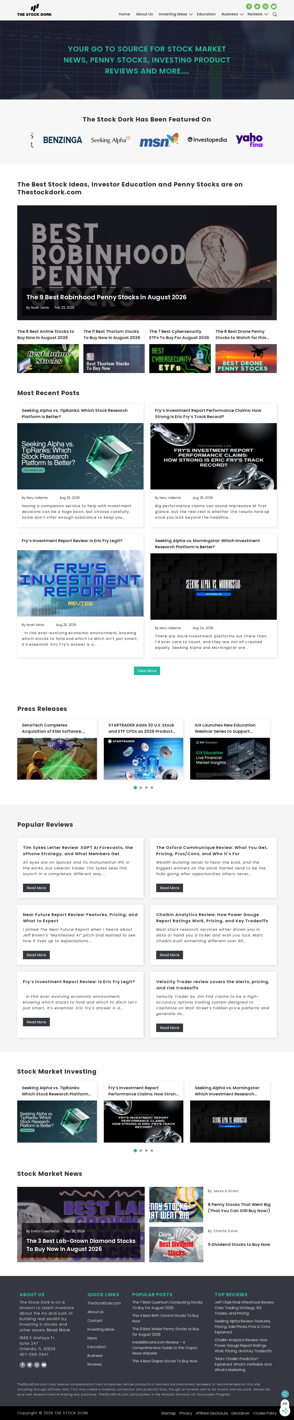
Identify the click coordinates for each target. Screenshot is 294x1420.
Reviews (95, 1364)
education (206, 14)
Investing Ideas (101, 1329)
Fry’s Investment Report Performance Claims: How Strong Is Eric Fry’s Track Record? (208, 413)
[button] (135, 787)
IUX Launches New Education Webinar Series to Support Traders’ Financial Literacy (225, 728)
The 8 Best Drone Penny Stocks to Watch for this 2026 (240, 334)
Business (95, 1355)
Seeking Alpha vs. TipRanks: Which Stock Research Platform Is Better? (75, 413)
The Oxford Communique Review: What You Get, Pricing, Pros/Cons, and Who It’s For (212, 851)
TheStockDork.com (104, 1303)
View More (147, 670)
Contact (95, 1320)
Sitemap (168, 1413)
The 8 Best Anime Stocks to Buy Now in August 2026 (45, 334)
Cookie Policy (265, 1413)
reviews (255, 14)
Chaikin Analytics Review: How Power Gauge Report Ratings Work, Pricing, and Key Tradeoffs (212, 918)
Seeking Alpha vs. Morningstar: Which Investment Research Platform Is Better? (207, 544)
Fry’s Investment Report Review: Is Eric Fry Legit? (72, 540)
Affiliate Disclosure (212, 1413)
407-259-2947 (34, 1354)
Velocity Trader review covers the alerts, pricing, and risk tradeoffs (213, 985)
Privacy (185, 1413)
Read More (36, 888)
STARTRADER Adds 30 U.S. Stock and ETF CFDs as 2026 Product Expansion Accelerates (141, 728)
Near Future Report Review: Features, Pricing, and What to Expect (80, 918)
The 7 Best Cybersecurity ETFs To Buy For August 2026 (179, 334)
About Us (144, 14)
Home (124, 14)
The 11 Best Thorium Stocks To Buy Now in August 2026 (111, 334)
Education (97, 1346)
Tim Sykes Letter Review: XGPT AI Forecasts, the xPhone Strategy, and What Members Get (78, 851)
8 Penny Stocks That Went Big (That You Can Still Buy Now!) (239, 1208)
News (92, 1338)
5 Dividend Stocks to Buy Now (239, 1244)
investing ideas (173, 14)
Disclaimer (241, 1413)
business (230, 14)
